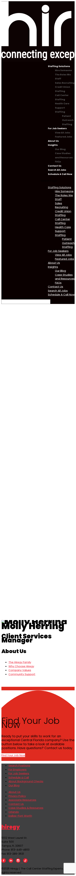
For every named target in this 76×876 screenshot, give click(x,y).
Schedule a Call (18, 777)
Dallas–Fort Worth (20, 816)
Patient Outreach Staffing (68, 120)
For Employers (17, 769)
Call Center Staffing (62, 221)
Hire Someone (63, 70)
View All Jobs (62, 132)
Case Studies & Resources (25, 808)
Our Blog (60, 149)
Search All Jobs (57, 169)
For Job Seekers (57, 128)
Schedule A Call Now (60, 174)
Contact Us (54, 165)
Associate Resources (22, 800)
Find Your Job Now (13, 755)
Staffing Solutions (59, 66)
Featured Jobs (63, 136)
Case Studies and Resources (65, 277)
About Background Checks (25, 781)
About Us (53, 140)
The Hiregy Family (19, 662)
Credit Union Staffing (63, 213)
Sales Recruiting (64, 82)
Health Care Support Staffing (62, 107)
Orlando (13, 812)
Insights (53, 145)
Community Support (21, 674)
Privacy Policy (17, 796)
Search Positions (19, 765)
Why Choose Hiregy (21, 666)
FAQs (58, 161)
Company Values (19, 670)
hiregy (10, 827)
